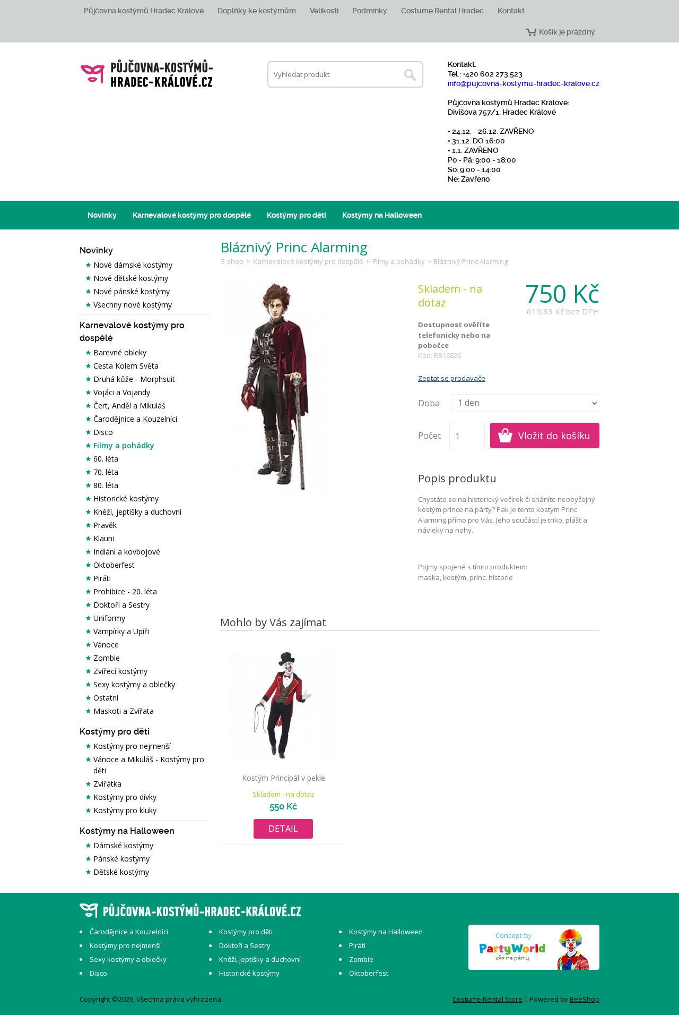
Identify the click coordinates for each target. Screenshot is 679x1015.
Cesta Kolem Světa (126, 366)
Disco (103, 432)
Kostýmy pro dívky (124, 797)
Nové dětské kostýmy (130, 278)
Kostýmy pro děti (296, 215)
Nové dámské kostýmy (132, 265)
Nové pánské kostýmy (131, 291)
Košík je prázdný (567, 32)
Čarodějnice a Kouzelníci (135, 419)
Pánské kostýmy (121, 859)
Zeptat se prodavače (451, 378)
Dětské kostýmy (121, 872)
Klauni (103, 538)
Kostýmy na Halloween (382, 215)
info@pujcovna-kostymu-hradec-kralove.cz (523, 83)
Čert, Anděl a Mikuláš (129, 405)
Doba (429, 403)
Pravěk (105, 525)
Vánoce (106, 644)
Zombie (106, 658)
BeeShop (584, 999)
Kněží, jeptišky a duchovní (137, 512)
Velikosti (324, 10)
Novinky (102, 215)
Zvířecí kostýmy (120, 671)
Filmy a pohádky (123, 445)
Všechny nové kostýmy (132, 305)
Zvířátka (107, 784)
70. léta (105, 472)
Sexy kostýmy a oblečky (134, 684)
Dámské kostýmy (123, 845)
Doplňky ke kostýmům (256, 10)
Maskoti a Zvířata (123, 711)
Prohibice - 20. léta (125, 591)
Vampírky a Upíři (121, 631)
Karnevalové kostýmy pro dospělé (192, 215)
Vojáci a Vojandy (121, 392)
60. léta (105, 459)
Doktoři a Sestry (121, 605)
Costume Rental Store (487, 999)
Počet (429, 435)
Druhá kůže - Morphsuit (134, 379)
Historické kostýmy (126, 498)
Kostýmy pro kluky (124, 810)
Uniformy (109, 618)
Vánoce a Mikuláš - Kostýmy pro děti (148, 764)
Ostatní (105, 698)
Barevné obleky (119, 352)
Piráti (102, 578)
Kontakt (511, 10)
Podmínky (369, 10)
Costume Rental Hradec (442, 10)
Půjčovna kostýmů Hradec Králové (144, 10)
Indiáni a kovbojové (126, 552)
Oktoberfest (114, 565)
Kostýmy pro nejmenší (132, 746)
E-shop (232, 261)
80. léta (105, 485)
